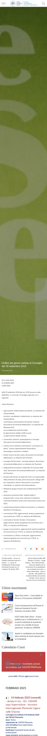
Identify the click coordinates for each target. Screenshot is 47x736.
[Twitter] (31, 549)
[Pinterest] (36, 549)
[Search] (42, 3)
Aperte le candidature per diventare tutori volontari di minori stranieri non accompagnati (29, 636)
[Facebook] (25, 549)
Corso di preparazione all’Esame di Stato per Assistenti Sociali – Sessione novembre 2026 (29, 608)
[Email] (42, 549)
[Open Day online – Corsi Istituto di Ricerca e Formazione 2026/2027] (7, 597)
